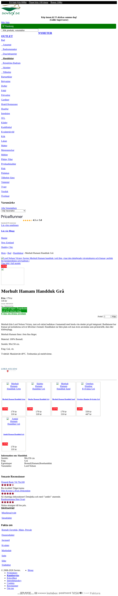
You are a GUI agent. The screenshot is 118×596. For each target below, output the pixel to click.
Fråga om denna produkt (13, 313)
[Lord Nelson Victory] (9, 377)
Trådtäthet (6, 565)
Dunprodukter (8, 535)
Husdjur (4, 109)
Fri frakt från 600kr (18, 2)
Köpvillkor (12, 578)
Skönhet (5, 67)
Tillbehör (6, 72)
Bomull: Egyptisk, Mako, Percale (17, 530)
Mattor (4, 145)
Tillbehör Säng (8, 177)
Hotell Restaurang (9, 104)
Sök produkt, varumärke (14, 30)
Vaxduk (4, 191)
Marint (4, 238)
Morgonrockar (7, 150)
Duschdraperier (9, 54)
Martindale (6, 550)
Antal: (100, 316)
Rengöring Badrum (10, 63)
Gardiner (5, 99)
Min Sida (5, 22)
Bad (3, 40)
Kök (3, 136)
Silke (4, 561)
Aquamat (6, 44)
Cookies (10, 583)
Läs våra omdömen (10, 225)
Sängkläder (7, 518)
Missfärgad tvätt (9, 513)
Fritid (3, 90)
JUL (3, 118)
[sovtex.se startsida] (10, 14)
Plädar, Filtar (7, 159)
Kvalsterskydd (7, 132)
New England (7, 242)
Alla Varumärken (9, 208)
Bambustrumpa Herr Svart (13, 499)
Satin (4, 555)
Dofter (4, 86)
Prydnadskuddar (8, 164)
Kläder (4, 122)
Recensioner (12, 586)
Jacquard (6, 540)
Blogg (30, 570)
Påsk (3, 168)
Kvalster (5, 545)
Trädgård (5, 182)
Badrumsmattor (9, 49)
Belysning (5, 81)
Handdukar (7, 58)
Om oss (10, 588)
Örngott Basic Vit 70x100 (13, 482)
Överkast (5, 196)
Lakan (4, 141)
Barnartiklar (6, 77)
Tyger (3, 187)
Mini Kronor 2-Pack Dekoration (15, 490)
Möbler (4, 155)
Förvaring (5, 95)
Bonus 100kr (56, 2)
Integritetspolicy (14, 580)
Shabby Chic (7, 247)
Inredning (5, 113)
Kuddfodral (6, 127)
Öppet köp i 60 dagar (38, 2)
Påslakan (5, 173)
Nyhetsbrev (12, 573)
